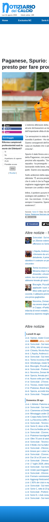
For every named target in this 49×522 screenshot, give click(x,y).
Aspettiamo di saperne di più (13, 160)
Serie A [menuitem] (45, 20)
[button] (13, 169)
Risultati (13, 173)
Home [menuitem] (5, 20)
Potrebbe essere (11, 164)
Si (5, 152)
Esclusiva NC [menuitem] (24, 20)
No (6, 155)
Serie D (35, 212)
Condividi (33, 224)
